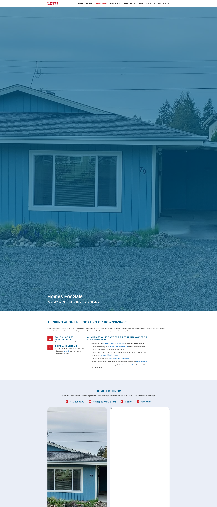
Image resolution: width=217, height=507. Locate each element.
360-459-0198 (77, 402)
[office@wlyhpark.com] (90, 401)
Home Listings (101, 3)
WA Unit (66, 351)
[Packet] (122, 401)
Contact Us (150, 3)
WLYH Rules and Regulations (119, 358)
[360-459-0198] (67, 401)
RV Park (89, 3)
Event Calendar (130, 3)
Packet (128, 402)
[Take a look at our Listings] (50, 338)
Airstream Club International (117, 347)
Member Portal (164, 3)
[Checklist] (138, 401)
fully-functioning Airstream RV (113, 343)
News (141, 3)
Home (80, 3)
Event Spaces (115, 3)
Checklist (146, 402)
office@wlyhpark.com (104, 402)
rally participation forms (109, 355)
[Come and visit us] (50, 347)
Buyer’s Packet (141, 361)
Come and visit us (66, 346)
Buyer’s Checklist (128, 365)
